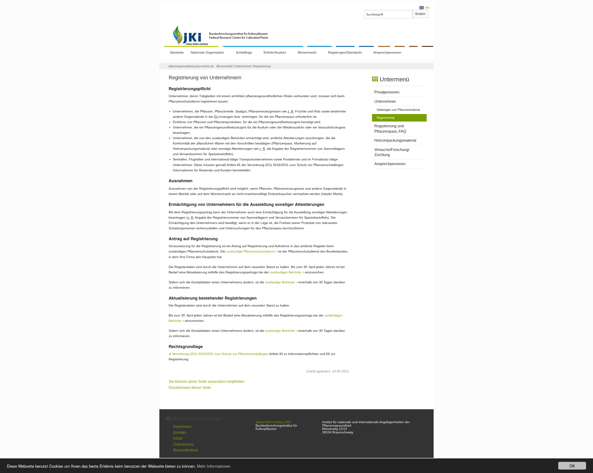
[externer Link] (299, 36)
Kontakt (179, 433)
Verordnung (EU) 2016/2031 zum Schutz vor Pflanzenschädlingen (220, 354)
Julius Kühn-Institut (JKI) (273, 422)
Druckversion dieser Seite (190, 388)
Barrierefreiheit (185, 450)
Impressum (182, 426)
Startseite (177, 52)
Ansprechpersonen (387, 52)
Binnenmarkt (307, 52)
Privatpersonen (386, 92)
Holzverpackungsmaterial (395, 140)
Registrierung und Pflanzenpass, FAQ (390, 128)
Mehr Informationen (213, 466)
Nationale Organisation (207, 52)
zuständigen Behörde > (287, 272)
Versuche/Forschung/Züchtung (391, 152)
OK (572, 466)
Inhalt (177, 438)
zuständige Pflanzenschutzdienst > (252, 251)
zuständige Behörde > (281, 282)
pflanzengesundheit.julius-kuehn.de (191, 66)
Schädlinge (244, 52)
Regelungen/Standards (345, 52)
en (427, 8)
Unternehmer (244, 66)
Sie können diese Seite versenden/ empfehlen (206, 382)
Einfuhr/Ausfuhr (275, 52)
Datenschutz (183, 444)
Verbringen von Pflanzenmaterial (398, 110)
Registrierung (262, 66)
